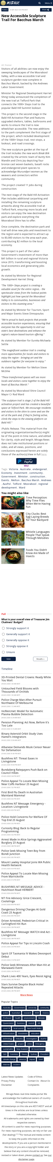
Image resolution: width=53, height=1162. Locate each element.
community (36, 472)
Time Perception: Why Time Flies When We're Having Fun (38, 502)
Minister (23, 476)
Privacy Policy (8, 1080)
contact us (37, 1155)
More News (26, 994)
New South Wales (34, 1028)
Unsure (10, 652)
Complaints (33, 1084)
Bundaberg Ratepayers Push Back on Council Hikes (24, 771)
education (35, 1033)
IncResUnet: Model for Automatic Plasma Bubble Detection (22, 712)
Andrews (46, 480)
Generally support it (18, 634)
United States (8, 1044)
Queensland (8, 1023)
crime (29, 1044)
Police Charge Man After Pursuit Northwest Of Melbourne (21, 701)
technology (7, 1038)
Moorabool (29, 483)
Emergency (40, 1044)
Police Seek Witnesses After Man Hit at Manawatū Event (25, 966)
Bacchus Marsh (30, 480)
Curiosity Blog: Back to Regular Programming (20, 829)
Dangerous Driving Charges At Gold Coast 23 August (23, 911)
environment (29, 1018)
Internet (6, 1064)
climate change (9, 1059)
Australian (16, 1013)
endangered (40, 469)
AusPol (7, 483)
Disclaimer (6, 1084)
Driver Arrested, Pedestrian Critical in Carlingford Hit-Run (24, 922)
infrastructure (9, 1033)
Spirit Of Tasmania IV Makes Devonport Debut (26, 955)
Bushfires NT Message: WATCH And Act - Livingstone (26, 933)
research (27, 1013)
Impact (32, 1059)
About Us (45, 1080)
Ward (22, 487)
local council (19, 1028)
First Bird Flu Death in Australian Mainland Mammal (21, 794)
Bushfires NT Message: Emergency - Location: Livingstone (23, 805)
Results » (40, 659)
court (41, 1059)
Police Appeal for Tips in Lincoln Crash (25, 943)
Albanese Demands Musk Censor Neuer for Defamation (26, 748)
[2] (19, 1134)
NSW (37, 1013)
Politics (5, 10)
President (44, 1054)
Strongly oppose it (17, 646)
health (17, 1018)
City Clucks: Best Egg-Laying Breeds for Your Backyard (37, 517)
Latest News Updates (12, 1076)
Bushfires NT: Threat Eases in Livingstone (19, 760)
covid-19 (6, 1028)
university (32, 1007)
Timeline (7, 669)
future (24, 1054)
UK (39, 1023)
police (5, 1013)
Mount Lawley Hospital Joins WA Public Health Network (26, 863)
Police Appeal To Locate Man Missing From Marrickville (24, 875)
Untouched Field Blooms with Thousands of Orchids (20, 690)
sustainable (8, 1049)
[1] (17, 1134)
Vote (9, 659)
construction (37, 476)
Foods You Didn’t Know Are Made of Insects (37, 553)
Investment (20, 472)
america (22, 1059)
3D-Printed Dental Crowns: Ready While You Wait (26, 678)
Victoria (13, 469)
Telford (17, 483)
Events (5, 480)
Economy (6, 472)
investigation (31, 1038)
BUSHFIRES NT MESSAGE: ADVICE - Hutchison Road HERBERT (22, 888)
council (31, 1023)
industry (19, 1038)
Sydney (34, 1054)
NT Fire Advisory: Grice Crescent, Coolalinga (21, 899)
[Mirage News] (10, 3)
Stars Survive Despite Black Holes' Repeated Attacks (22, 986)
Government (8, 476)
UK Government (37, 1049)
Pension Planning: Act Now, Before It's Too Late (25, 724)
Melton (15, 480)
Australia (25, 469)
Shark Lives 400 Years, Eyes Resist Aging (26, 976)
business (21, 1023)
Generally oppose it (17, 640)
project (21, 1044)
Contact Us (33, 1080)
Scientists (14, 1054)
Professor (7, 1018)
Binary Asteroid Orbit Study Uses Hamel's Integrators (22, 735)
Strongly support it (17, 628)
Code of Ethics (35, 1076)
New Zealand (22, 1049)
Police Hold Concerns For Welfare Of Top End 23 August (24, 818)
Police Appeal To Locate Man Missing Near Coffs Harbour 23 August (24, 782)
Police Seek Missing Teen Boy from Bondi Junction (23, 852)
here (43, 454)
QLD (5, 1054)
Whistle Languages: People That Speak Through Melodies (38, 535)
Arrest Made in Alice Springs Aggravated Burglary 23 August (26, 841)
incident (16, 1064)
